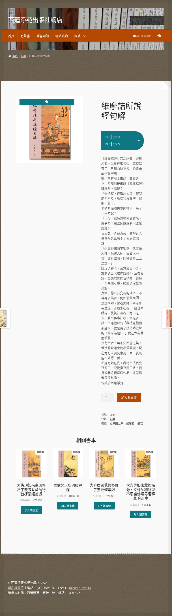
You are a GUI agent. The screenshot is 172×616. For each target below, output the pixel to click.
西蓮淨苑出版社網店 (35, 20)
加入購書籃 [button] (31, 510)
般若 (140, 423)
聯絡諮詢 (61, 35)
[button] (46, 102)
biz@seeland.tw (80, 588)
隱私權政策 (16, 588)
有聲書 (25, 35)
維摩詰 (130, 423)
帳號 (77, 35)
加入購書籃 (129, 397)
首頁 (11, 35)
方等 (23, 56)
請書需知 (43, 35)
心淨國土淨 (116, 423)
